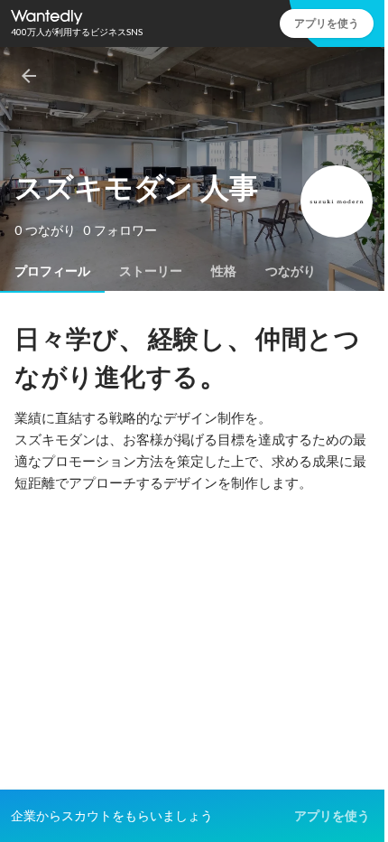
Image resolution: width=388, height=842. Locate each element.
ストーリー (150, 271)
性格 (223, 271)
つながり (290, 271)
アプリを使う (326, 23)
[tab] (52, 271)
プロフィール (52, 271)
